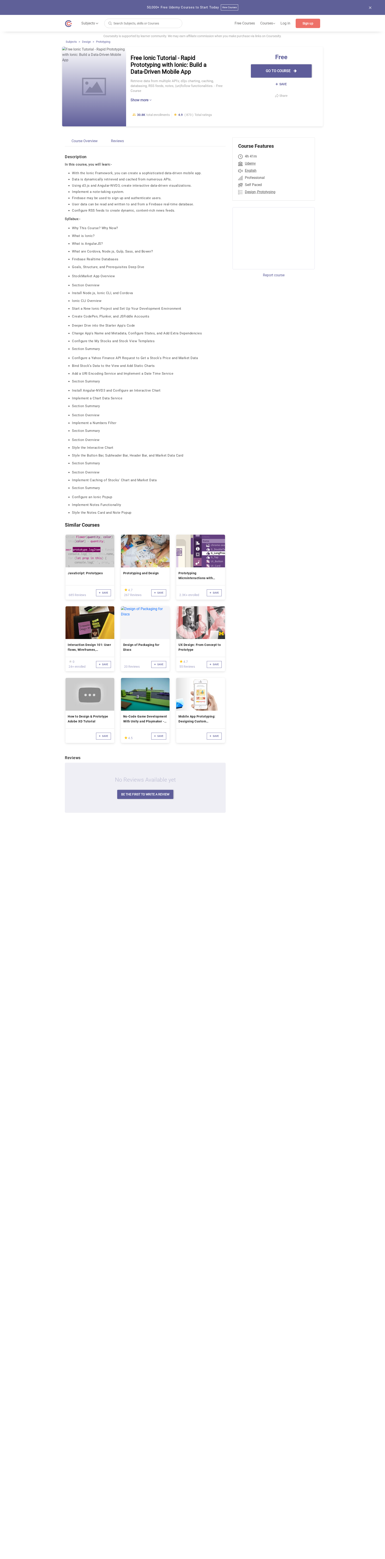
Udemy (250, 163)
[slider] (126, 590)
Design (86, 41)
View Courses (229, 7)
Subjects (71, 41)
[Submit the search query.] (110, 23)
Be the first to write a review (145, 794)
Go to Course (278, 71)
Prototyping (103, 41)
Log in (285, 23)
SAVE (283, 84)
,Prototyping (265, 192)
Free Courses (245, 23)
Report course (274, 275)
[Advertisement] (269, 237)
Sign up (308, 23)
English (250, 170)
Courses (267, 23)
